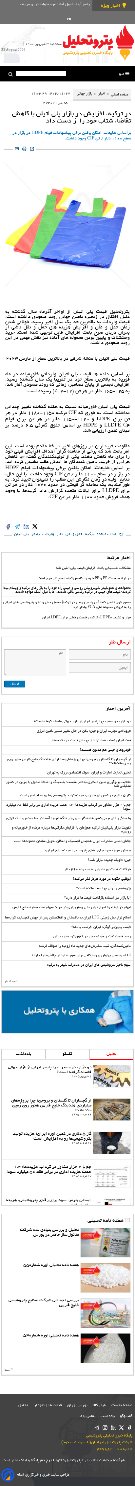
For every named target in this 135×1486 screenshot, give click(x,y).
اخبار (101, 94)
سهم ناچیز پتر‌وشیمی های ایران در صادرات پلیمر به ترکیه (89, 965)
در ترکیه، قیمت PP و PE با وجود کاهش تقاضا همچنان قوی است (84, 579)
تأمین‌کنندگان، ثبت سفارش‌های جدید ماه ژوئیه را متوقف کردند (85, 946)
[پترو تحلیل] (98, 42)
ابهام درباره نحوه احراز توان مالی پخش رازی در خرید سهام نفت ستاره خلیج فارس (71, 907)
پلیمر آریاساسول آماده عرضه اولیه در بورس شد (54, 5)
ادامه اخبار (11, 982)
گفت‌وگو (126, 1416)
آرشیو (8, 1370)
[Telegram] (97, 1428)
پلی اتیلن (21, 534)
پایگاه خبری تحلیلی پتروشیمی (109, 1436)
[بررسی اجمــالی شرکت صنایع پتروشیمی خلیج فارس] (105, 1313)
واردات (48, 534)
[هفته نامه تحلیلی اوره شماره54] (105, 1348)
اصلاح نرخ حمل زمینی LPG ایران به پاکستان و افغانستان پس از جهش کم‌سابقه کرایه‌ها (68, 918)
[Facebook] (129, 1428)
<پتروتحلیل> (73, 1460)
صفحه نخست (121, 1405)
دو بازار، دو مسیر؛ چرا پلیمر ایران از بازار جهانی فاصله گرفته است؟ (82, 722)
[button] (10, 74)
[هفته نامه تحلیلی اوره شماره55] (105, 1277)
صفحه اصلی (119, 95)
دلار (60, 534)
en (69, 19)
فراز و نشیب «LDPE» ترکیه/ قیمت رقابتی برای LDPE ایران (86, 618)
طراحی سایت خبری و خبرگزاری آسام (43, 1475)
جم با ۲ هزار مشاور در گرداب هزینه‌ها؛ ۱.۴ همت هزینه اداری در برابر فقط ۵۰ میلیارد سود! (49, 1170)
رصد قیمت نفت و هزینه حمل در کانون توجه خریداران (92, 937)
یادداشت (23, 1054)
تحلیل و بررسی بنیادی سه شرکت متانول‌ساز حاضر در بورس (49, 1232)
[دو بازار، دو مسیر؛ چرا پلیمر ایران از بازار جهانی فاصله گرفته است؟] (111, 1076)
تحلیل (111, 1054)
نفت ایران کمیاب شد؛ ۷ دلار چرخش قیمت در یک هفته (91, 741)
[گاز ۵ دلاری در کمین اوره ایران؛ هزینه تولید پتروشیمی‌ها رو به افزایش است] (111, 1143)
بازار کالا (99, 1405)
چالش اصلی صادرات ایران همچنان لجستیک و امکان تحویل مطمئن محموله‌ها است (72, 841)
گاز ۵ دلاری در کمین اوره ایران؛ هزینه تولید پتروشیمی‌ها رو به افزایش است (75, 796)
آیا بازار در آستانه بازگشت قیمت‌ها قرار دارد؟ (97, 898)
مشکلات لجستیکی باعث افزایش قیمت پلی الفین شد (93, 568)
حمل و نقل (74, 534)
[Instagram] (105, 1428)
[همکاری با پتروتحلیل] (67, 1011)
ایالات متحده (106, 534)
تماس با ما (87, 1416)
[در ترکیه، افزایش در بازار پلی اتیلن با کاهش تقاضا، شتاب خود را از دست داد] (35, 527)
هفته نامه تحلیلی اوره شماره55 (51, 1265)
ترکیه (89, 534)
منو (122, 74)
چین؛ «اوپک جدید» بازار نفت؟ (109, 860)
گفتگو (67, 1054)
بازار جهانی (84, 94)
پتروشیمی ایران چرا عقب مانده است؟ (103, 888)
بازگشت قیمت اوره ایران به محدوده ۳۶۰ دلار (98, 870)
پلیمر (35, 534)
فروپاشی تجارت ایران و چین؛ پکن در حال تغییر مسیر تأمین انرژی (84, 731)
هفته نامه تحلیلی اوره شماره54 (51, 1335)
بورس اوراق (77, 1405)
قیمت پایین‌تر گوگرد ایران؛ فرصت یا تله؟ (101, 927)
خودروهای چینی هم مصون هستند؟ (105, 750)
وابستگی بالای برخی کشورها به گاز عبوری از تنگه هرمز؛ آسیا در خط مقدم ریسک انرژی (68, 818)
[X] (121, 1428)
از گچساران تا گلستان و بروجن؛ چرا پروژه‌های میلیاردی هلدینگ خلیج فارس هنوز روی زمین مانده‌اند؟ (51, 1105)
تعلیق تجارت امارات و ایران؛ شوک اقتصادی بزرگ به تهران (89, 773)
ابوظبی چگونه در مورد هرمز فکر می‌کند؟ (102, 879)
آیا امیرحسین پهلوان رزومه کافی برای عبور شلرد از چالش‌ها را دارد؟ (81, 956)
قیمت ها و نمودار (48, 1405)
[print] (24, 149)
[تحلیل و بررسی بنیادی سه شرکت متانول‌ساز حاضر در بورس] (105, 1242)
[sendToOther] (16, 149)
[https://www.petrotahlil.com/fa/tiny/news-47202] (31, 149)
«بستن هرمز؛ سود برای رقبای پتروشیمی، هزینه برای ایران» (88, 851)
